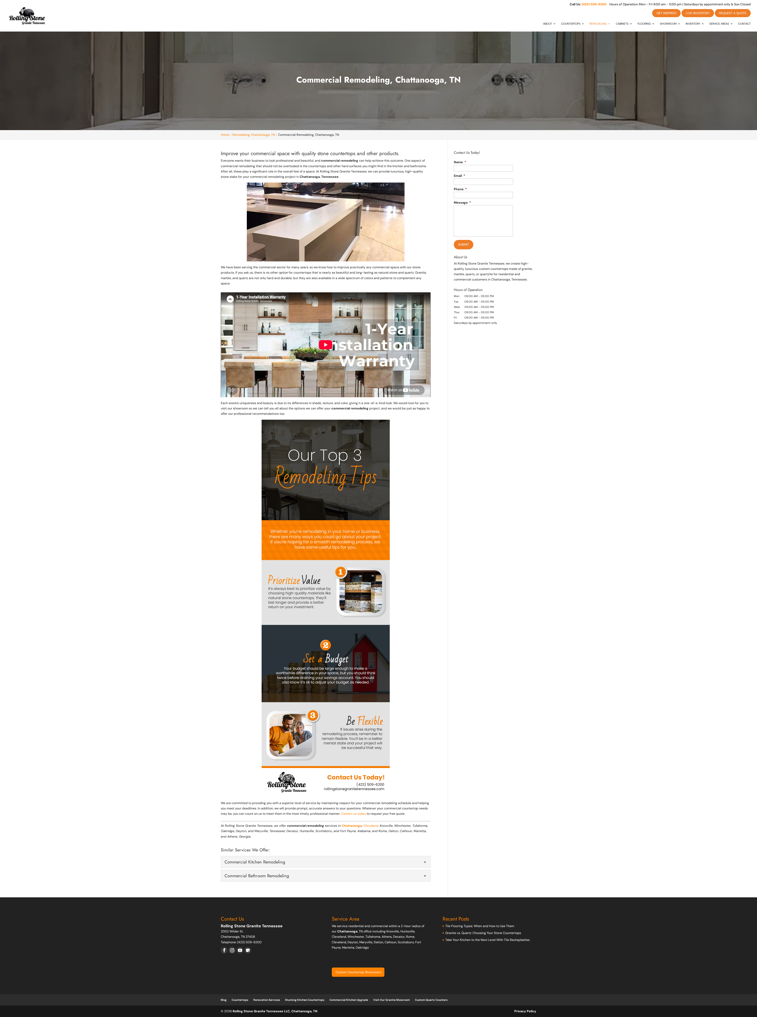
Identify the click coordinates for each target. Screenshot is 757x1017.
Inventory (693, 23)
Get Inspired (666, 13)
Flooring (644, 23)
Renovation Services (266, 1000)
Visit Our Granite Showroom (391, 1000)
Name (460, 162)
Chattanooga (352, 826)
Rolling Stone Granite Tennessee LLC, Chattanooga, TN (275, 1011)
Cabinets (622, 23)
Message (462, 203)
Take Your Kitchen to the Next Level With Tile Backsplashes (487, 940)
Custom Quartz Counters (431, 1000)
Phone (460, 189)
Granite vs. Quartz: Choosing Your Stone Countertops (483, 933)
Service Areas (719, 23)
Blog (224, 1000)
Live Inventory (698, 13)
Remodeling (598, 23)
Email (459, 176)
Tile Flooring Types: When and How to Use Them (479, 926)
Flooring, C (343, 972)
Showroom (668, 23)
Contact (744, 23)
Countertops (570, 23)
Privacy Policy (525, 1011)
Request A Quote (732, 13)
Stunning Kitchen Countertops (304, 1000)
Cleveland (370, 826)
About (547, 23)
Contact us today (353, 814)
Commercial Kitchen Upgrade (348, 1000)
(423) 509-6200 (594, 4)
